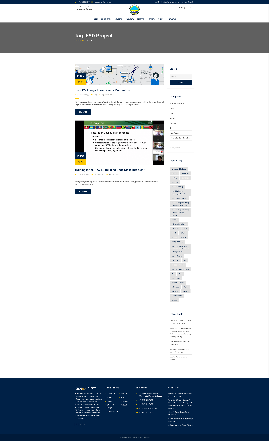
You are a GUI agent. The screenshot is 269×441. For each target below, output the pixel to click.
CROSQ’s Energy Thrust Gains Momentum (102, 90)
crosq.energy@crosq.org (102, 2)
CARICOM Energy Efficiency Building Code (179, 192)
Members (118, 19)
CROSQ (174, 237)
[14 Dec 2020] (119, 143)
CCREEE (174, 220)
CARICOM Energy (177, 187)
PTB (180, 274)
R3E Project (175, 287)
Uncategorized (99, 174)
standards (175, 291)
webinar (174, 300)
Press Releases (175, 133)
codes (185, 228)
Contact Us (171, 19)
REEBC (186, 287)
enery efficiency (177, 256)
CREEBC (183, 233)
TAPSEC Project (177, 296)
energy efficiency (177, 242)
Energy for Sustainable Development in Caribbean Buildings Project (180, 248)
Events (152, 19)
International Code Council (180, 269)
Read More (83, 112)
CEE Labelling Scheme (179, 224)
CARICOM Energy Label (179, 198)
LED (173, 274)
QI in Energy (106, 19)
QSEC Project (176, 278)
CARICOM (175, 182)
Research (141, 19)
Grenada (172, 118)
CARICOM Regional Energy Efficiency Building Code (180, 204)
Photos (109, 401)
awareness (185, 173)
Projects (130, 19)
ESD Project (175, 260)
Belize (172, 108)
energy (183, 237)
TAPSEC (186, 291)
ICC (185, 260)
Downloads (124, 401)
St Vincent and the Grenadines (180, 138)
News (171, 128)
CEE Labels (175, 228)
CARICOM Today (112, 411)
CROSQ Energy (84, 95)
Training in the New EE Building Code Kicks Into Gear (109, 170)
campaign (185, 178)
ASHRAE (174, 173)
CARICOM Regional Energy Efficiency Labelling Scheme (180, 212)
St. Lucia (172, 143)
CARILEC (124, 405)
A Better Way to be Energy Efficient (180, 425)
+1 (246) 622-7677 (146, 404)
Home (95, 19)
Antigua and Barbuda (177, 103)
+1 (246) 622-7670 (83, 2)
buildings (174, 178)
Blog (95, 95)
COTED (174, 233)
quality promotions (178, 282)
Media (160, 19)
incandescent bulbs (178, 265)
